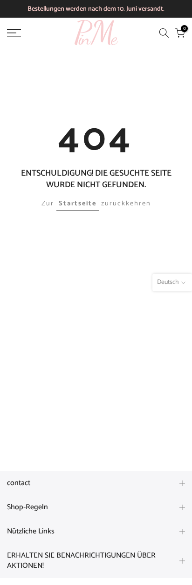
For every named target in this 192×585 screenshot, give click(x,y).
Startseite (77, 203)
